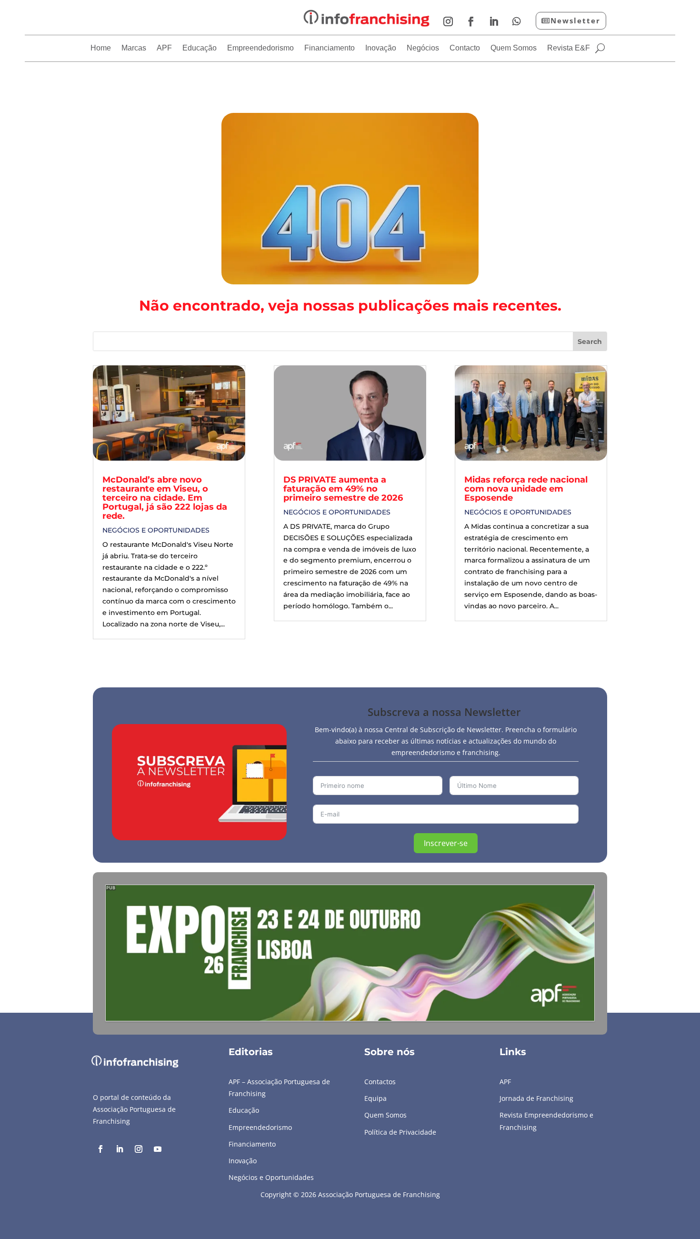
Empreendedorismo (260, 48)
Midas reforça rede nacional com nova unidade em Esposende (526, 488)
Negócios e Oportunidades (156, 530)
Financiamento (329, 48)
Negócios (423, 48)
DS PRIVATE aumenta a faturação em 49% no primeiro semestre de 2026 (343, 488)
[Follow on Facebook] (470, 21)
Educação (199, 48)
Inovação (380, 48)
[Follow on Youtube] (157, 1149)
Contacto (465, 48)
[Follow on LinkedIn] (493, 21)
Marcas (133, 48)
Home (100, 48)
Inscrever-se (446, 843)
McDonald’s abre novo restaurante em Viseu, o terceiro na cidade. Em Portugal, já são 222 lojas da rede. (164, 497)
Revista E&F (568, 48)
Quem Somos (513, 48)
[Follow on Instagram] (448, 21)
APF (164, 48)
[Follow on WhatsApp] (516, 21)
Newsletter (575, 20)
